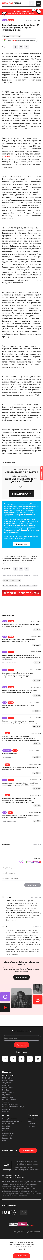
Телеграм (31, 1124)
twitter (30, 1121)
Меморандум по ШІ (9, 1124)
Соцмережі (33, 1115)
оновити (37, 858)
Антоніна (5, 1102)
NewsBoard (6, 1090)
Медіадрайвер (7, 1088)
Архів (4, 1140)
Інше (4, 20)
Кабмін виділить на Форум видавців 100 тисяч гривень (18, 707)
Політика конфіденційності (12, 1121)
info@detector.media (12, 1175)
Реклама (5, 1128)
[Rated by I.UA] (30, 1225)
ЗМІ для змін (6, 1083)
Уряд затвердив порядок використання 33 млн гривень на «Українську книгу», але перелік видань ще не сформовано (21, 657)
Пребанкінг (6, 1085)
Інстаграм (31, 1126)
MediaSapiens (7, 1078)
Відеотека (6, 1095)
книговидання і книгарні (29, 586)
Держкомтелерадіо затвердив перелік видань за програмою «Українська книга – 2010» (19, 641)
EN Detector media (9, 1100)
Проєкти (6, 1072)
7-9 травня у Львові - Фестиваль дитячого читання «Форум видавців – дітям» (20, 769)
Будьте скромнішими (9, 754)
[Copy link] (26, 47)
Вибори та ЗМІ (7, 1097)
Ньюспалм (6, 1109)
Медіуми (5, 1111)
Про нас (6, 1115)
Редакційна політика (10, 1119)
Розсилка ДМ (7, 1138)
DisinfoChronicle (8, 1092)
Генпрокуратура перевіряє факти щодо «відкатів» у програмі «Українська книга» (20, 625)
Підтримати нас (8, 1133)
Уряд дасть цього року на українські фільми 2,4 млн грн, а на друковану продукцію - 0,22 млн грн (20, 784)
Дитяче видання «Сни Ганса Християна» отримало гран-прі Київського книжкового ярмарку (20, 691)
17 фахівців (7, 156)
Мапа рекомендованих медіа (13, 1107)
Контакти (5, 1131)
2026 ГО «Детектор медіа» (14, 1178)
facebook (31, 1119)
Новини (10, 20)
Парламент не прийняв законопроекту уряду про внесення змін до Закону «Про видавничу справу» (20, 722)
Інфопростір (7, 750)
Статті (7, 733)
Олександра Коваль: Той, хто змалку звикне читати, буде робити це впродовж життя (20, 817)
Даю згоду (21, 1256)
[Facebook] (15, 47)
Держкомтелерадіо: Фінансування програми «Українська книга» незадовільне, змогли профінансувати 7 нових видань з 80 (18, 675)
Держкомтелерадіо (11, 586)
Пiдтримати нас (28, 1151)
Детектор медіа (8, 1076)
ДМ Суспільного (8, 1080)
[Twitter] (21, 47)
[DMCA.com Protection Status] (13, 1225)
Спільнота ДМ (21, 977)
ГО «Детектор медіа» (10, 1104)
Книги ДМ (6, 1126)
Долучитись (21, 544)
